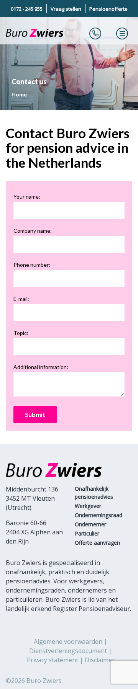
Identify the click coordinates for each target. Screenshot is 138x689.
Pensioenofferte (108, 8)
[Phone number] (95, 33)
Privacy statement (52, 660)
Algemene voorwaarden (68, 641)
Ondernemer (90, 524)
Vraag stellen (66, 8)
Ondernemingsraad (98, 515)
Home (19, 94)
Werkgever (88, 505)
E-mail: (21, 299)
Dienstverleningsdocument (68, 651)
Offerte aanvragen (97, 542)
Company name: (32, 230)
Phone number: (31, 264)
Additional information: (40, 367)
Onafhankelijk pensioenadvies (94, 492)
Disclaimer (100, 660)
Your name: (26, 196)
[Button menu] (122, 33)
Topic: (20, 333)
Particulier (87, 533)
